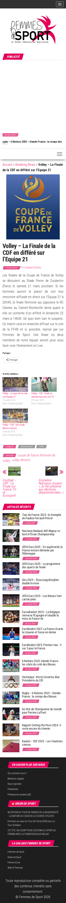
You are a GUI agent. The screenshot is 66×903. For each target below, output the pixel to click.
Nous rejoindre (14, 784)
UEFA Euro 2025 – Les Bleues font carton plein (41, 597)
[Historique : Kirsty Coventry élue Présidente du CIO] (11, 681)
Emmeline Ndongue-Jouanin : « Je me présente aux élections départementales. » (50, 486)
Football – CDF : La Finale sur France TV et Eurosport (9, 488)
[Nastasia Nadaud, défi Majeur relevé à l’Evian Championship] (11, 535)
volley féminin (21, 460)
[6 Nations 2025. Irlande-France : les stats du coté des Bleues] (11, 665)
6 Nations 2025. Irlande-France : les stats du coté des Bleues (40, 662)
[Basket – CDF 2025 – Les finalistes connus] (11, 745)
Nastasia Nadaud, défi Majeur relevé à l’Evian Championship (41, 532)
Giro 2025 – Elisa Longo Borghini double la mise (40, 581)
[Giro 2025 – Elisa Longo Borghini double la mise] (11, 584)
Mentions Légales (16, 778)
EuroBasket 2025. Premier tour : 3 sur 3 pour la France (41, 646)
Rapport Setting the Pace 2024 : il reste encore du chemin (41, 726)
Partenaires (13, 789)
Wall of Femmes (15, 867)
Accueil (7, 165)
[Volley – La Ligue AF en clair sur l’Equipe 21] (15, 384)
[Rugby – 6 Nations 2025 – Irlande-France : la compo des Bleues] (11, 697)
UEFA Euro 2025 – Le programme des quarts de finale (41, 565)
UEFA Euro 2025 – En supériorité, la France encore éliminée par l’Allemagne (42, 550)
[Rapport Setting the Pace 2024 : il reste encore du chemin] (11, 729)
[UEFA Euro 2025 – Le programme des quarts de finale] (11, 568)
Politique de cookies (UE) (19, 794)
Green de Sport (25, 803)
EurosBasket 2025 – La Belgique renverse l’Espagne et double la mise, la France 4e (41, 615)
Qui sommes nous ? (17, 773)
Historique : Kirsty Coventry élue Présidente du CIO (41, 678)
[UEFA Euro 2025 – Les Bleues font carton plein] (11, 600)
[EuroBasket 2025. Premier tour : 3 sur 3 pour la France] (11, 649)
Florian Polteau (32, 267)
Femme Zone (14, 862)
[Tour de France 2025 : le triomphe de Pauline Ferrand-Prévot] (11, 519)
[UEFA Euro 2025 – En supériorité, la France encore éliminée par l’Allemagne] (11, 551)
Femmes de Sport (16, 851)
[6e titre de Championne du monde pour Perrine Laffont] (11, 713)
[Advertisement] (33, 96)
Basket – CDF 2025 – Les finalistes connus (42, 742)
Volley (41, 446)
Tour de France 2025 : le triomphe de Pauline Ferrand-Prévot (41, 516)
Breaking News (25, 165)
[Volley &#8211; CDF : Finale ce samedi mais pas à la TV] (44, 384)
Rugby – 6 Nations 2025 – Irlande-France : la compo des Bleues (41, 694)
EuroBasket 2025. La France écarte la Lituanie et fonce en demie (42, 630)
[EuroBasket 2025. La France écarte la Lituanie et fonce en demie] (11, 633)
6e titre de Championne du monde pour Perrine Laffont (42, 710)
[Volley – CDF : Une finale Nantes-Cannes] (15, 416)
